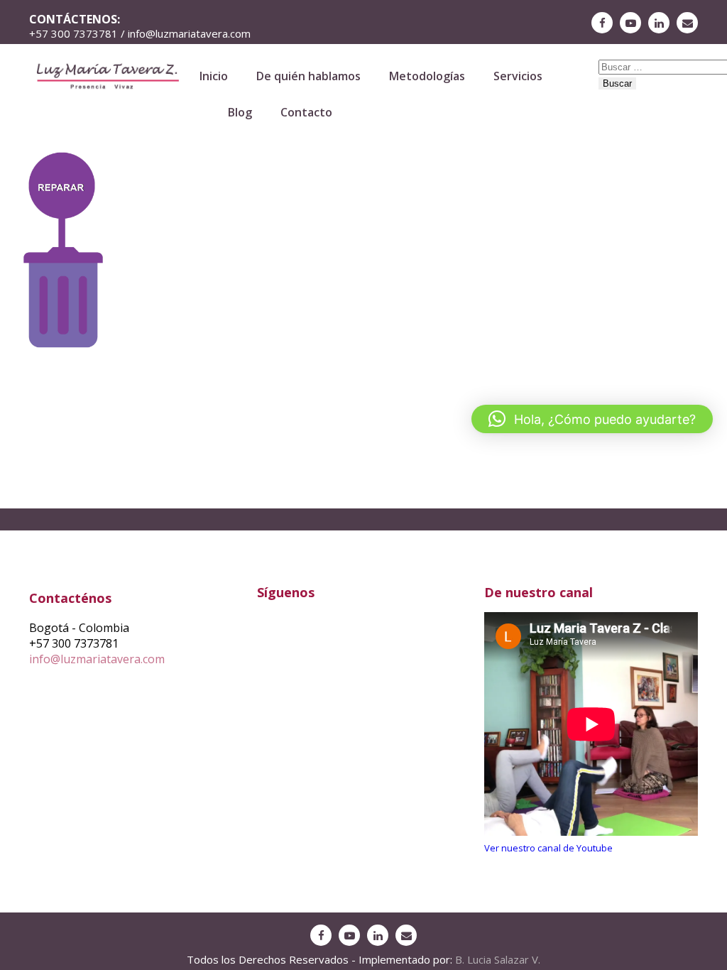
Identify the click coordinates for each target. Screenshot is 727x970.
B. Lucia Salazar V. (497, 959)
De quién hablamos (308, 76)
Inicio (213, 76)
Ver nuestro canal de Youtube (548, 847)
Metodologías (427, 76)
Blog (240, 112)
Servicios (517, 76)
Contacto (306, 112)
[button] (592, 419)
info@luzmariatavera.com (97, 659)
